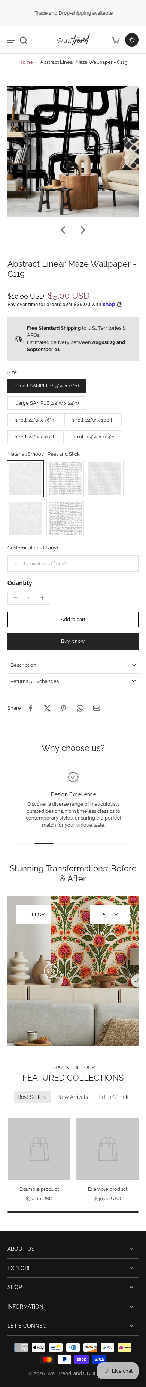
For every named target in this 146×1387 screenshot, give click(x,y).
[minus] (15, 598)
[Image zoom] (73, 151)
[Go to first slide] (21, 1112)
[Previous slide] (12, 1112)
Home (26, 62)
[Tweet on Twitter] (47, 708)
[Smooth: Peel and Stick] (25, 479)
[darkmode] (132, 40)
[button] (73, 619)
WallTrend (59, 1373)
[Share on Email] (96, 708)
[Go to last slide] (63, 230)
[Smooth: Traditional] (25, 518)
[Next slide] (83, 230)
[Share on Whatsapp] (80, 708)
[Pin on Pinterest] (63, 708)
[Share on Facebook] (30, 708)
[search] (23, 39)
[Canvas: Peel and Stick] (65, 479)
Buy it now (73, 641)
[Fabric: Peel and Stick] (105, 479)
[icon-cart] (115, 39)
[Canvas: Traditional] (65, 518)
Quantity (19, 583)
